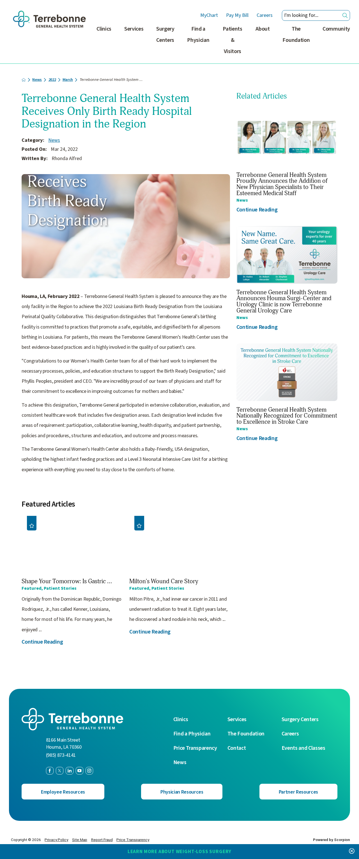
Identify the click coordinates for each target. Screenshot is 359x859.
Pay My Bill (237, 15)
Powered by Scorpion (331, 839)
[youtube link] (79, 770)
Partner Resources (298, 792)
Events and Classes (303, 748)
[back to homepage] (24, 80)
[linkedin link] (69, 770)
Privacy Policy (56, 839)
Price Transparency (195, 748)
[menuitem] (104, 43)
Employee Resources (63, 792)
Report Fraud (102, 839)
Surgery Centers (165, 34)
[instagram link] (89, 770)
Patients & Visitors (232, 40)
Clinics (103, 29)
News (37, 80)
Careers (265, 15)
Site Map (79, 839)
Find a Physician (198, 34)
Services (133, 29)
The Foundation (296, 34)
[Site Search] (345, 15)
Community (336, 29)
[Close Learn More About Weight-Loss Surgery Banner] (352, 851)
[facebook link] (50, 770)
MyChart (209, 15)
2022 (52, 80)
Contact (236, 748)
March (68, 80)
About (263, 29)
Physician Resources (181, 792)
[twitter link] (59, 770)
